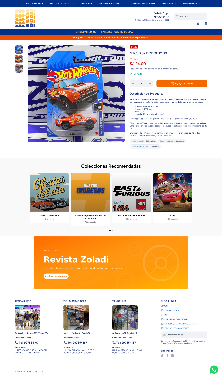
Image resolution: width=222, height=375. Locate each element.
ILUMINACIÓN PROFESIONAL (141, 3)
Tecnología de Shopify (34, 371)
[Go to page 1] (110, 230)
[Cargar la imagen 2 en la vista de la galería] (19, 59)
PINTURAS (85, 3)
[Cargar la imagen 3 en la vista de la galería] (19, 68)
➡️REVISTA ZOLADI (170, 310)
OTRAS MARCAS (190, 3)
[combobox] (190, 16)
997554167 (161, 17)
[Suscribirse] (204, 335)
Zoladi (23, 371)
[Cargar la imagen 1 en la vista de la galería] (19, 49)
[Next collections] (189, 199)
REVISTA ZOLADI (33, 3)
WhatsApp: (161, 13)
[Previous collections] (32, 199)
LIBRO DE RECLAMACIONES (176, 328)
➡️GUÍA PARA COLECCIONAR (174, 319)
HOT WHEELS (168, 3)
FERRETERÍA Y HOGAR (109, 3)
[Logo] (25, 18)
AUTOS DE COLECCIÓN (61, 3)
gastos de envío (140, 68)
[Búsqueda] (176, 16)
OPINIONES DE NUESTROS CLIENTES (180, 324)
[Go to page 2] (112, 230)
